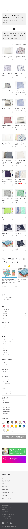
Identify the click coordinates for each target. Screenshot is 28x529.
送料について (5, 478)
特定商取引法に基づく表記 (8, 514)
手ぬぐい (5, 350)
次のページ (24, 259)
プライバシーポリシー (7, 516)
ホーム (2, 10)
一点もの (5, 301)
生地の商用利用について (7, 492)
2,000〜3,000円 (6, 407)
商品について (5, 484)
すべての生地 (6, 309)
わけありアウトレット (8, 299)
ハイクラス (5, 329)
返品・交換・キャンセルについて (9, 487)
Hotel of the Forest (20, 216)
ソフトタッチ (6, 327)
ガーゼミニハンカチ (7, 341)
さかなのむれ (18, 249)
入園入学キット (6, 362)
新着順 (24, 44)
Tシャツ (4, 343)
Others (4, 332)
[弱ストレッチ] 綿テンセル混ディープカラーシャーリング (7, 181)
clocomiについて (5, 505)
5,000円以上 (5, 413)
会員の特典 (4, 495)
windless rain (5, 233)
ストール (5, 346)
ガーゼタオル (6, 371)
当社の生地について (6, 507)
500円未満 (5, 400)
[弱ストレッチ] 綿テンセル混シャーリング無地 (7, 162)
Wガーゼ (5, 325)
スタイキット (6, 364)
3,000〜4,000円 (6, 409)
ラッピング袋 (6, 379)
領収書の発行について (7, 489)
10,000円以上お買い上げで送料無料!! (13, 437)
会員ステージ (5, 509)
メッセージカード (7, 383)
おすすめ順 (14, 44)
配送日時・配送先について (8, 481)
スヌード (5, 348)
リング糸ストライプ (7, 91)
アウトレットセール (7, 297)
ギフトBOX (5, 381)
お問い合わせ (5, 511)
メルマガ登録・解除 (6, 518)
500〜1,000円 (6, 402)
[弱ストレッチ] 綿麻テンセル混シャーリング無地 (20, 162)
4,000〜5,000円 (6, 411)
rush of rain (18, 233)
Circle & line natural (7, 249)
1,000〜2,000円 (6, 405)
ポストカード (6, 354)
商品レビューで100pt (6, 498)
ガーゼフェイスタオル (8, 339)
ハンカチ (5, 352)
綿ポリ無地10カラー (7, 125)
